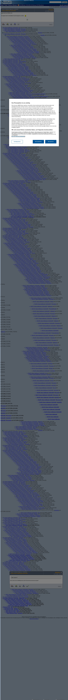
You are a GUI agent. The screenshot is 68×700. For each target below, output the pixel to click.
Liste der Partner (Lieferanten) (18, 136)
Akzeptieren (51, 141)
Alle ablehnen (38, 141)
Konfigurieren (17, 141)
